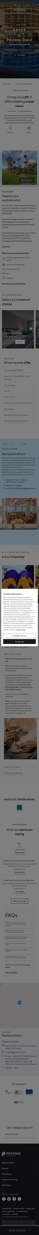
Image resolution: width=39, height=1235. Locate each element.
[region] (19, 617)
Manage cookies (19, 636)
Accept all (19, 641)
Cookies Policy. (21, 630)
